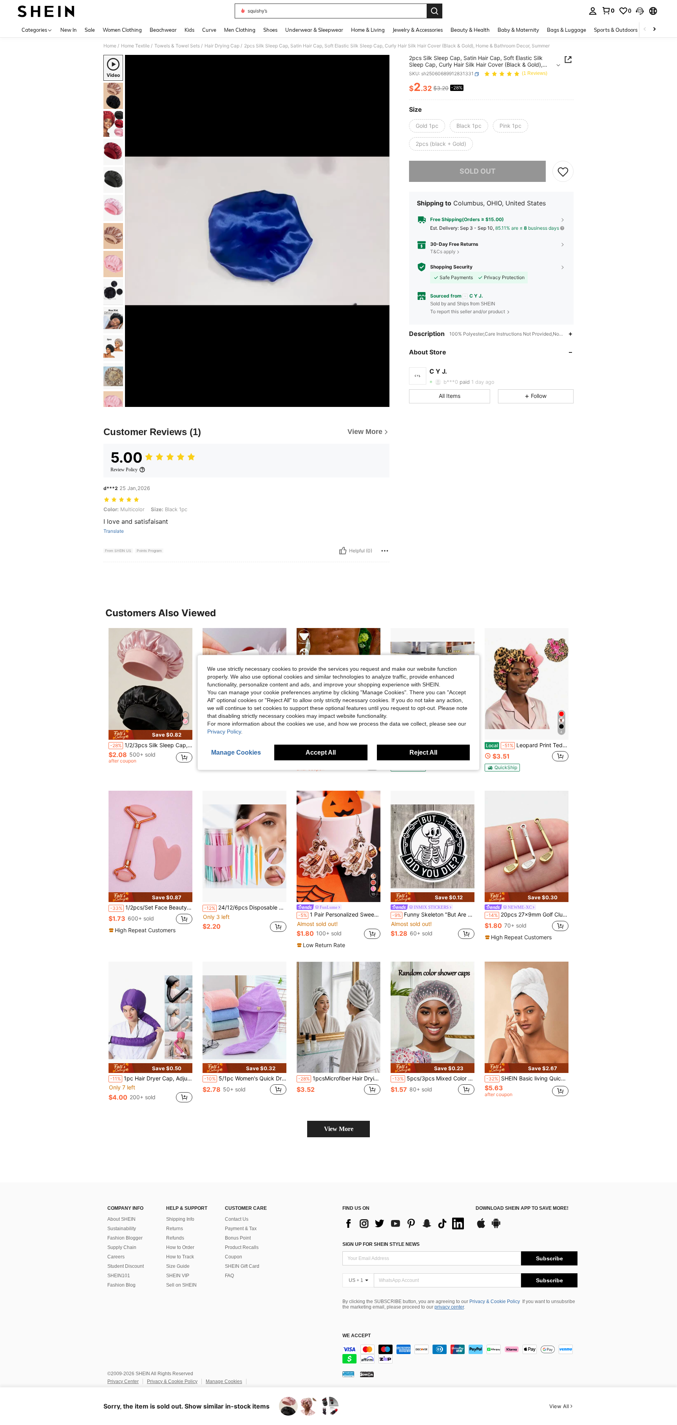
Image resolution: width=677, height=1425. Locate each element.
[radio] (427, 126)
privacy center (449, 1307)
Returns (174, 1228)
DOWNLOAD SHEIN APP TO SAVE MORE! (522, 1208)
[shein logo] (46, 11)
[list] (405, 1223)
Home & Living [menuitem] (368, 30)
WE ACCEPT (356, 1335)
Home (109, 46)
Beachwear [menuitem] (163, 30)
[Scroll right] (654, 29)
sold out (478, 171)
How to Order (180, 1247)
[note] (150, 735)
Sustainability (121, 1228)
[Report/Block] (384, 550)
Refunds (175, 1238)
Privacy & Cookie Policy (494, 1301)
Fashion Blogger (125, 1238)
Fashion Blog (121, 1285)
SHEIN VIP (177, 1275)
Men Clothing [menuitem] (239, 30)
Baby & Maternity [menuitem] (518, 30)
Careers (116, 1257)
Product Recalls (242, 1247)
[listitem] (150, 703)
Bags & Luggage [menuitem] (566, 30)
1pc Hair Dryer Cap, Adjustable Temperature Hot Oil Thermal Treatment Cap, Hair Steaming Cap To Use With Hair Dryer (151, 1078)
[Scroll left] (645, 29)
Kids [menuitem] (189, 30)
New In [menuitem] (68, 30)
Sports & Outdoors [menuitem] (615, 30)
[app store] (481, 1227)
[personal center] (592, 11)
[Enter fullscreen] (381, 401)
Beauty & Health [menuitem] (470, 30)
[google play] (496, 1227)
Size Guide (178, 1266)
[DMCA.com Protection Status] (367, 1374)
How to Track (180, 1257)
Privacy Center (123, 1381)
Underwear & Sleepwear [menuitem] (314, 30)
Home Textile (135, 46)
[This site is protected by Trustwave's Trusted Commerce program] (348, 1374)
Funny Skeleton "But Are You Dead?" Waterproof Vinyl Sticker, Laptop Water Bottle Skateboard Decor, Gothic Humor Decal (433, 914)
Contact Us (236, 1219)
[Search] (434, 11)
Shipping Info (180, 1219)
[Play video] (257, 230)
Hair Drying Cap (222, 46)
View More (338, 1128)
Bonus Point (238, 1238)
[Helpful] (343, 550)
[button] (639, 11)
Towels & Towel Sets (177, 46)
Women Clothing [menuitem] (122, 30)
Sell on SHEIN (181, 1285)
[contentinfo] (459, 1354)
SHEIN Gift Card (242, 1266)
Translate (113, 531)
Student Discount (125, 1266)
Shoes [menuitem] (270, 30)
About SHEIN (121, 1219)
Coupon (233, 1257)
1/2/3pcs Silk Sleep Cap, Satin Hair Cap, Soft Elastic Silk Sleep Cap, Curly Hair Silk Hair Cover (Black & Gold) (151, 745)
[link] (608, 10)
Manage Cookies (224, 1381)
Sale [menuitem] (90, 30)
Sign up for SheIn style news (381, 1244)
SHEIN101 (118, 1275)
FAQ (229, 1275)
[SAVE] (563, 171)
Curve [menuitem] (209, 30)
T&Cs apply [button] (443, 252)
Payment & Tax (241, 1228)
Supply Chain (121, 1247)
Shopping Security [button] (451, 267)
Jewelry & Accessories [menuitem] (418, 30)
